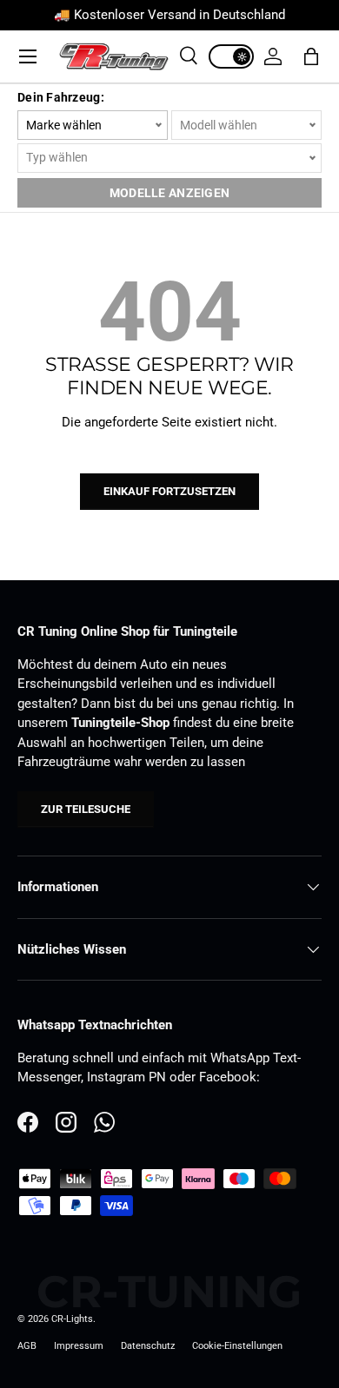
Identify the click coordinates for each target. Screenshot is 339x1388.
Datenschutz (148, 1346)
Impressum (78, 1346)
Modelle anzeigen (169, 193)
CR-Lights (72, 1319)
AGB (27, 1346)
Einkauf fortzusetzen (169, 491)
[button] (311, 56)
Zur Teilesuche (85, 809)
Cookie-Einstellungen (237, 1346)
